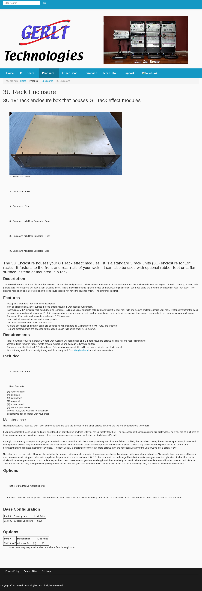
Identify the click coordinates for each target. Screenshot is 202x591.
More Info (109, 73)
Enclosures (47, 81)
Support (129, 73)
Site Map (46, 571)
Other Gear (69, 73)
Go (44, 3)
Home (10, 73)
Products (48, 73)
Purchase (91, 73)
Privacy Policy (12, 571)
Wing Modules (81, 350)
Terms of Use (30, 571)
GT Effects (27, 73)
